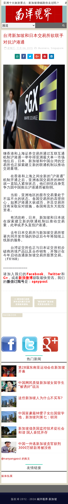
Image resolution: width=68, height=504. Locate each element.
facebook (9, 315)
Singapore (57, 48)
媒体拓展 (6, 475)
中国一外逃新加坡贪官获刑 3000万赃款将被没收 (39, 446)
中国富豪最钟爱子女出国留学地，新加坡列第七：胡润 (41, 415)
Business (43, 48)
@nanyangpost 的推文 (15, 458)
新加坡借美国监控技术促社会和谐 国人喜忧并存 (41, 430)
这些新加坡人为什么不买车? (40, 398)
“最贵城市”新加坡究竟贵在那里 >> (45, 303)
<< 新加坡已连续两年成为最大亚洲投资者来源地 (22, 301)
